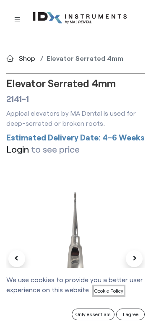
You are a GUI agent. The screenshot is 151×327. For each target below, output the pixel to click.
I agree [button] (130, 314)
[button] (16, 258)
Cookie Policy (108, 290)
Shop (27, 58)
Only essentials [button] (93, 314)
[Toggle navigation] (17, 18)
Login (17, 149)
